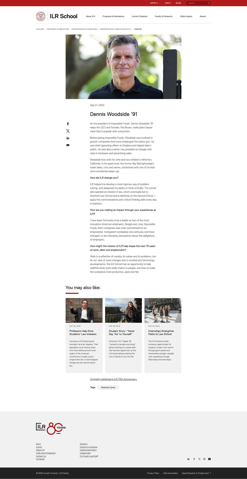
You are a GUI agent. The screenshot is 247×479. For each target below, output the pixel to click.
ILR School (64, 473)
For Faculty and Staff (89, 456)
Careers (138, 29)
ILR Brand (40, 459)
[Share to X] (68, 131)
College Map (85, 453)
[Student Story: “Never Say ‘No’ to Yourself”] (123, 335)
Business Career (108, 387)
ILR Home (40, 29)
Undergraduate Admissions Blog (115, 29)
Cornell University (50, 473)
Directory (84, 443)
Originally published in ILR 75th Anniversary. (113, 379)
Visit (168, 3)
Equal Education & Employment (195, 473)
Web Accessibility (170, 473)
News (38, 443)
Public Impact (186, 16)
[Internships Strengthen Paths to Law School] (162, 335)
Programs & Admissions (113, 16)
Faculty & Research (163, 16)
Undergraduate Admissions (85, 29)
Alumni (203, 16)
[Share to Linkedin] (68, 138)
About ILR (90, 16)
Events (39, 446)
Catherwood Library (88, 449)
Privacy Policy (153, 473)
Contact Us (41, 456)
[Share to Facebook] (68, 124)
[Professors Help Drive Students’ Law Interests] (84, 335)
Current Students (139, 16)
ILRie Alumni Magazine (45, 453)
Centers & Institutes (88, 446)
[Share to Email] (68, 145)
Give (178, 3)
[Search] (209, 3)
